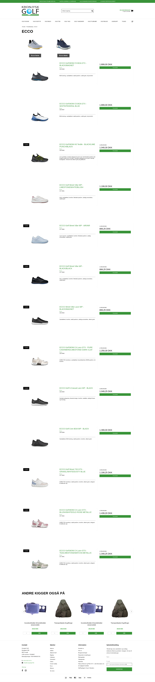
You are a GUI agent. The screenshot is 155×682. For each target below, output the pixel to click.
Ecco (51, 666)
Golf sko (67, 21)
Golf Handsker (79, 21)
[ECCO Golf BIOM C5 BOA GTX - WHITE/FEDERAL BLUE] (40, 119)
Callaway (52, 657)
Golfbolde (104, 21)
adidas (51, 650)
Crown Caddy (53, 663)
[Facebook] (22, 670)
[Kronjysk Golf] (30, 11)
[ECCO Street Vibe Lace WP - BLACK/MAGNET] (40, 323)
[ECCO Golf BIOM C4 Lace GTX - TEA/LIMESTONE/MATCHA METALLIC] (40, 566)
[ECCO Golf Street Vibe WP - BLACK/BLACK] (40, 282)
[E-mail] (119, 661)
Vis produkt (115, 67)
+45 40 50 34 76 (27, 660)
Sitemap (24, 667)
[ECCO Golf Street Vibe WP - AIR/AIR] (40, 241)
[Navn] (119, 656)
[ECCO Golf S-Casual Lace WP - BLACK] (40, 404)
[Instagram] (26, 670)
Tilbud (124, 21)
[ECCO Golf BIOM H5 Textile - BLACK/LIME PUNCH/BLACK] (40, 160)
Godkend (119, 669)
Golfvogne (25, 21)
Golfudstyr (37, 21)
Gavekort (115, 21)
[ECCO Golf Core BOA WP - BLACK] (40, 444)
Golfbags (48, 21)
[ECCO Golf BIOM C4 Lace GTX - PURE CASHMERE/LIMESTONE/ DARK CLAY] (40, 363)
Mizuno (52, 668)
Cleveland (52, 659)
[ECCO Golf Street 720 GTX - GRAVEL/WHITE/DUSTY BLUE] (40, 485)
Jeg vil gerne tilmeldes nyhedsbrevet (120, 664)
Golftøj (57, 21)
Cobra (51, 661)
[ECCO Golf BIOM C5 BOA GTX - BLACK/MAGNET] (40, 79)
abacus (52, 648)
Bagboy (52, 655)
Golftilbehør (92, 21)
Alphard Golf (53, 652)
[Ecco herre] (35, 44)
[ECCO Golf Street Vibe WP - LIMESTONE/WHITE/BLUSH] (40, 201)
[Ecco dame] (63, 44)
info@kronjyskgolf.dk (29, 662)
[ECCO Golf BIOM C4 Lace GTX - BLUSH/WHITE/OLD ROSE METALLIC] (40, 526)
